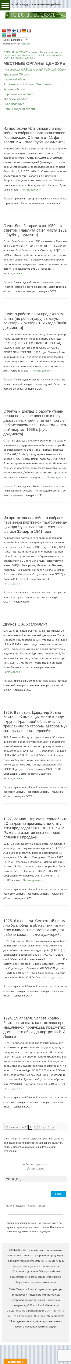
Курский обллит (14, 89)
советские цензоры (24, 291)
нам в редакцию (40, 1231)
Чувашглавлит (13, 104)
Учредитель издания (25, 1266)
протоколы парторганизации (30, 198)
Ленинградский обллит (19, 109)
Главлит (8, 286)
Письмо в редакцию (37, 1164)
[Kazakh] (4, 35)
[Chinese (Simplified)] (4, 31)
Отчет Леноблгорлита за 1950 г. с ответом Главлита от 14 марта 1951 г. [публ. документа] (35, 230)
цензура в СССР (47, 291)
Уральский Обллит (16, 74)
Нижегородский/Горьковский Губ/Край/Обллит (35, 69)
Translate (25, 44)
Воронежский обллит (18, 94)
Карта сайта (37, 1168)
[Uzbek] (14, 35)
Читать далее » (31, 189)
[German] (24, 31)
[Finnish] (14, 31)
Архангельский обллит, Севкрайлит (28, 84)
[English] (9, 31)
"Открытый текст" (20, 1138)
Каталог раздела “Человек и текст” (26, 1205)
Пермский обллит (15, 79)
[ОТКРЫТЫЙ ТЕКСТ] (35, 18)
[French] (19, 31)
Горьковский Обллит (15, 203)
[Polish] (9, 35)
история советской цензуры (45, 203)
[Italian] (29, 31)
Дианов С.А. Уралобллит (25, 624)
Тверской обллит (15, 99)
